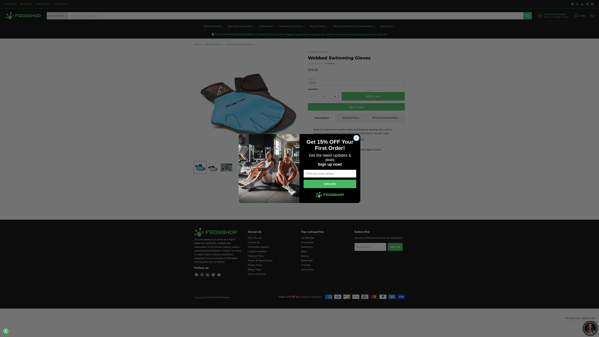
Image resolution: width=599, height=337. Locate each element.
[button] (6, 331)
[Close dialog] (356, 138)
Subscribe (330, 184)
